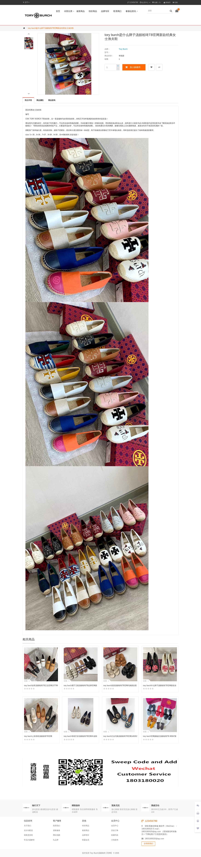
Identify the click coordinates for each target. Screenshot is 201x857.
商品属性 (40, 100)
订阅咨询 (114, 840)
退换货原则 (28, 835)
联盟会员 (85, 840)
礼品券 (55, 840)
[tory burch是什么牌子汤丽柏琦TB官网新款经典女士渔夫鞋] (29, 43)
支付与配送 (28, 830)
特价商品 (93, 11)
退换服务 (56, 830)
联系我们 (117, 11)
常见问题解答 (29, 840)
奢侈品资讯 (131, 11)
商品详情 (28, 100)
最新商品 (80, 11)
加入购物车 (135, 67)
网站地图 (56, 835)
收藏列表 (114, 835)
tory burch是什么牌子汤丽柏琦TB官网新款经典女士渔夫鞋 (51, 28)
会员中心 (114, 826)
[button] (28, 33)
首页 (58, 11)
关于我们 (27, 826)
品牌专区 (105, 11)
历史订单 (114, 830)
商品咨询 (51, 100)
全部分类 (68, 11)
